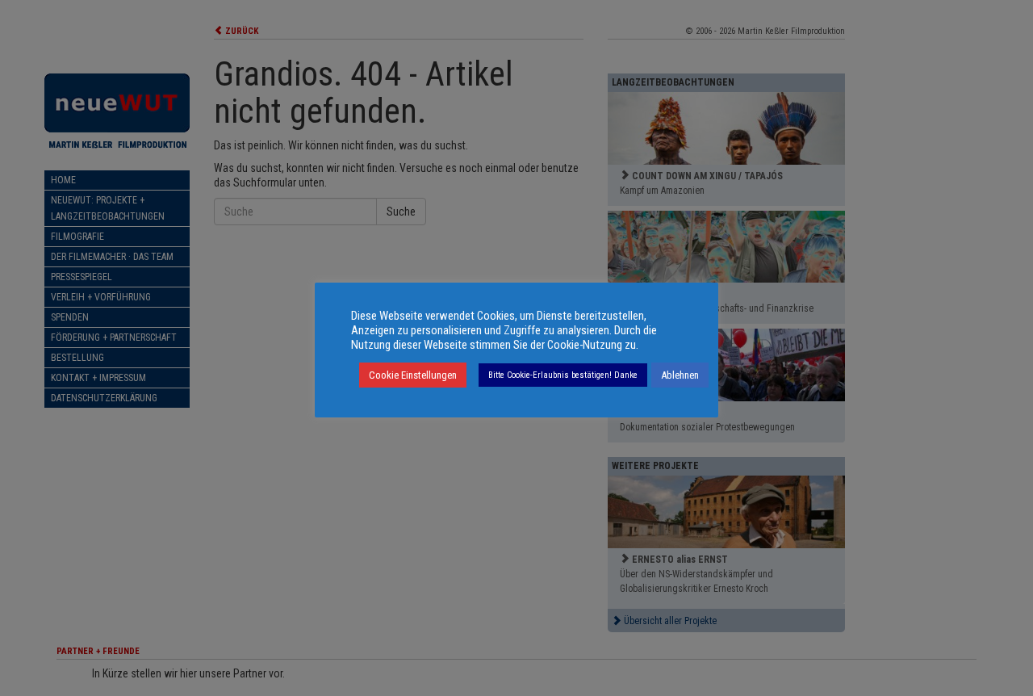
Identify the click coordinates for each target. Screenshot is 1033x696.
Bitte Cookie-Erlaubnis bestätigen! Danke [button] (563, 375)
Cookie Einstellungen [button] (413, 375)
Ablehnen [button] (680, 375)
